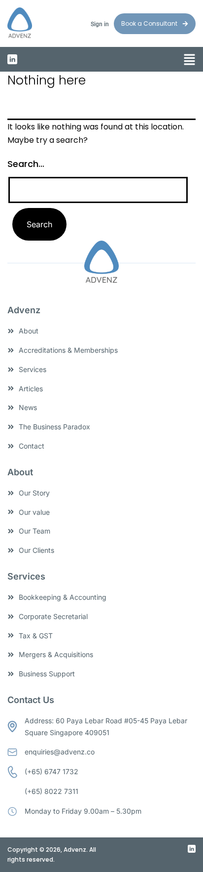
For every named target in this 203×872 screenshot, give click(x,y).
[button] (189, 60)
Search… (25, 164)
